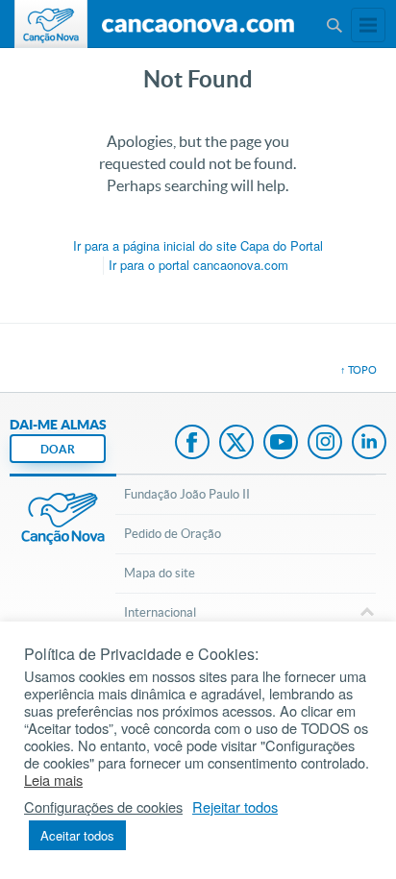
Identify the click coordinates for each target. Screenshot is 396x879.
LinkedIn (369, 444)
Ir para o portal (198, 265)
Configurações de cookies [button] (103, 807)
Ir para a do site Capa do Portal (198, 245)
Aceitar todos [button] (77, 835)
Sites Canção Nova (368, 25)
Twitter (236, 444)
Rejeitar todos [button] (235, 807)
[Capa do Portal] (198, 26)
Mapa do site (159, 573)
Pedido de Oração (172, 533)
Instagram (324, 444)
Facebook (192, 444)
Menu (333, 25)
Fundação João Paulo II (187, 494)
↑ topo (358, 370)
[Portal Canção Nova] (50, 24)
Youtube (280, 444)
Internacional (160, 612)
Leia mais (53, 780)
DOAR (57, 449)
